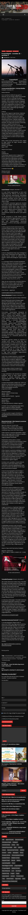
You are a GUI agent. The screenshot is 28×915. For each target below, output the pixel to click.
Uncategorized (15, 51)
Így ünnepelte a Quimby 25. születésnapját (13, 669)
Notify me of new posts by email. (11, 719)
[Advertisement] (14, 35)
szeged (12, 873)
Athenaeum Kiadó (6, 842)
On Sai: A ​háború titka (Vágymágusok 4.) (11, 806)
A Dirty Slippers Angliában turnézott (14, 819)
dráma (13, 845)
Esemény (3, 51)
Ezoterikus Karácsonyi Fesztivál (8, 657)
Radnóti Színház (16, 868)
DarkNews (20, 910)
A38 (3, 839)
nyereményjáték (6, 863)
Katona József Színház (12, 850)
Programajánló (9, 51)
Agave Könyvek (9, 839)
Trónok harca (19, 876)
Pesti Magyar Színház (7, 865)
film (18, 845)
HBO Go (20, 847)
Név (3, 697)
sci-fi (13, 871)
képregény (15, 852)
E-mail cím (4, 702)
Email (3, 900)
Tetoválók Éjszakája (6, 660)
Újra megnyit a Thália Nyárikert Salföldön (14, 754)
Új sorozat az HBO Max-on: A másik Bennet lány (13, 803)
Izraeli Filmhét (18, 657)
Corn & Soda (14, 5)
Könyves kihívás (6, 855)
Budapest (5, 780)
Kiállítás (13, 780)
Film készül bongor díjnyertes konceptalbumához (14, 797)
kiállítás (22, 850)
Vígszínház (18, 878)
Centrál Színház (6, 845)
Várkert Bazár (10, 878)
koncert (4, 852)
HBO (15, 847)
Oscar (13, 863)
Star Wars (18, 871)
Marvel (13, 860)
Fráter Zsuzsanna (6, 815)
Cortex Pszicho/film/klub (18, 655)
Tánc (3, 878)
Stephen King (5, 873)
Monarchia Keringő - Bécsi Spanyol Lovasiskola (14, 658)
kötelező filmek (6, 858)
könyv (21, 852)
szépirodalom (5, 876)
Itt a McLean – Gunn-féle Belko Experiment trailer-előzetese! (13, 664)
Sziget (17, 873)
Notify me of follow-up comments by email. (13, 716)
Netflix (18, 860)
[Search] (24, 14)
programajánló (18, 865)
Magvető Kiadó (6, 860)
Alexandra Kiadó (19, 839)
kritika (9, 852)
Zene (23, 878)
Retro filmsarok (6, 871)
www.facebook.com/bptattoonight (10, 615)
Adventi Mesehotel (9, 655)
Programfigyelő (20, 658)
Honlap (3, 707)
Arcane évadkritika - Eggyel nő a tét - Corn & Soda (14, 821)
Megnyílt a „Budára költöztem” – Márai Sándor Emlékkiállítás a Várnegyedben (14, 774)
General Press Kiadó (7, 847)
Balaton (4, 760)
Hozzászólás (5, 680)
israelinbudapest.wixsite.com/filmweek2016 (12, 292)
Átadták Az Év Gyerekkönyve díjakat (14, 735)
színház (13, 876)
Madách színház (15, 858)
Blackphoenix (6, 57)
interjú (4, 850)
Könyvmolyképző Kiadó (17, 855)
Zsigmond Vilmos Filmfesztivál (9, 881)
